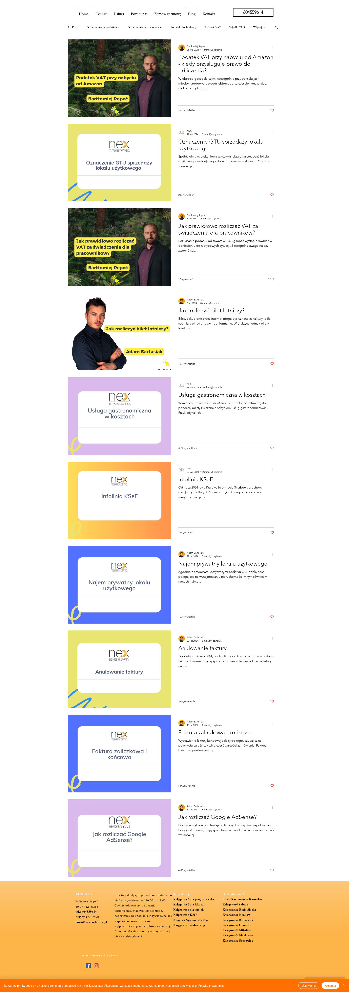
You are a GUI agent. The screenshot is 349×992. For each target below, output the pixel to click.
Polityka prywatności (211, 986)
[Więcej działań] (273, 47)
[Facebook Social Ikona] (88, 965)
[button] (118, 12)
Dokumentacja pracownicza (145, 27)
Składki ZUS (237, 27)
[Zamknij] (344, 985)
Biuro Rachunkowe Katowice (242, 899)
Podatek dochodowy (183, 27)
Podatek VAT (212, 27)
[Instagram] (96, 965)
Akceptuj (330, 986)
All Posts (73, 27)
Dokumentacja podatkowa (103, 27)
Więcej (257, 27)
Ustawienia (309, 986)
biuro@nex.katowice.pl (91, 922)
